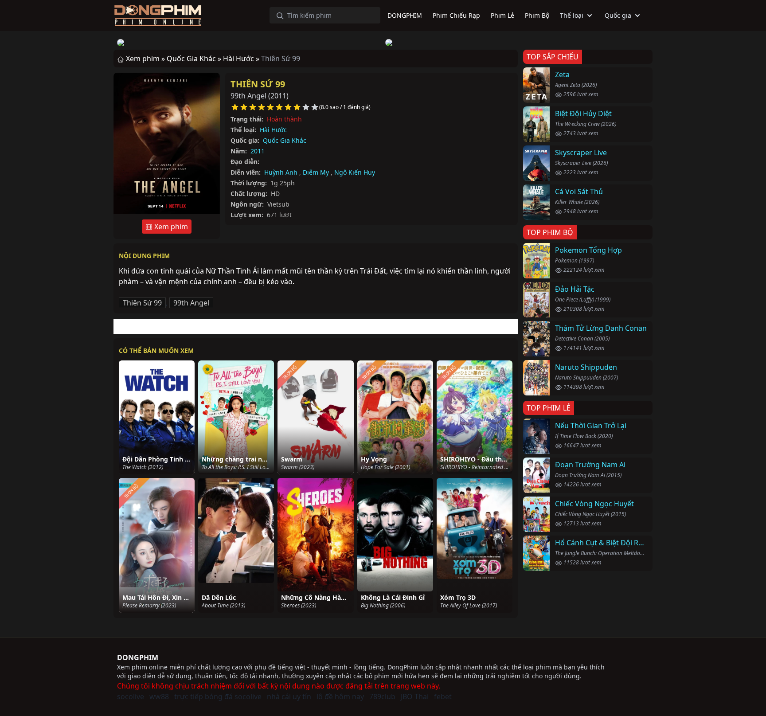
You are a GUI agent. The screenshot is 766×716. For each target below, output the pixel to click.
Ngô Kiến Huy (354, 172)
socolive (130, 696)
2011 (257, 151)
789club (382, 696)
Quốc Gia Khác (284, 140)
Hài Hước (273, 129)
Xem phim (170, 226)
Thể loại (571, 15)
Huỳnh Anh (280, 172)
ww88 (159, 696)
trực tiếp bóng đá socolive (218, 696)
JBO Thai (415, 696)
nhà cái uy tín (289, 696)
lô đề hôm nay (340, 696)
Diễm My (316, 172)
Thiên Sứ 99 (258, 84)
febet (443, 696)
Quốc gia (618, 15)
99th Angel (191, 303)
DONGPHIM (137, 657)
